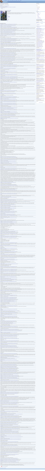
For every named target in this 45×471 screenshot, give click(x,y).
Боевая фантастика (9, 25)
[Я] (24, 2)
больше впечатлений (41, 102)
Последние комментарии (39, 28)
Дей (36, 78)
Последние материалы (39, 18)
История (39, 99)
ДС (0, 48)
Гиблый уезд (42, 93)
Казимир (1, 378)
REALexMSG (1, 460)
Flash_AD (1, 107)
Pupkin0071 (1, 326)
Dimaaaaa (1, 290)
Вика (7, 18)
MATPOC (1, 245)
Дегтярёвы (8, 19)
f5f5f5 (0, 360)
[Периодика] (14, 1)
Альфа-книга (4, 10)
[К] (14, 2)
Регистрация (38, 8)
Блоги (10, 0)
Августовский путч (43, 85)
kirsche (1, 297)
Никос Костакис (37, 73)
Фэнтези (37, 94)
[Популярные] (16, 1)
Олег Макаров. (37, 85)
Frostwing (1, 353)
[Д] (11, 2)
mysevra (37, 93)
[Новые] (9, 1)
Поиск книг (38, 22)
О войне (38, 51)
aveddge (1, 182)
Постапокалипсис (13, 25)
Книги (37, 12)
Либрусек (5, 1)
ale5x (0, 393)
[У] (19, 2)
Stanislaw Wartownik (38, 68)
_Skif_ (0, 364)
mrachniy (1, 336)
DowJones (1, 251)
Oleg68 (1, 25)
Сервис (40, 85)
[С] (18, 2)
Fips (0, 411)
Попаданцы (40, 56)
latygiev (1, 415)
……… (37, 63)
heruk (0, 281)
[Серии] (12, 1)
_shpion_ (1, 208)
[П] (17, 2)
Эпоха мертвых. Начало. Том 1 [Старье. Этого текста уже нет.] (9, 338)
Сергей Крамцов (8, 16)
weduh (1, 400)
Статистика (16, 0)
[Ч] (21, 2)
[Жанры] (11, 1)
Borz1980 (1, 74)
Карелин (39, 64)
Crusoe (1, 454)
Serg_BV (1, 266)
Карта (14, 0)
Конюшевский (41, 73)
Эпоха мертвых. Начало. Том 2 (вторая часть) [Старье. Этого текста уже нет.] (11, 436)
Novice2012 (1, 76)
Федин (39, 80)
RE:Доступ (41, 40)
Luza (0, 31)
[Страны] (18, 1)
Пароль (37, 5)
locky (0, 439)
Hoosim (1, 279)
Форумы (12, 0)
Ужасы (17, 310)
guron (0, 103)
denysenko (1, 343)
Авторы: (8, 2)
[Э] (23, 2)
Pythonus (1, 316)
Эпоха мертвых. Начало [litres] (5, 48)
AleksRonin (1, 112)
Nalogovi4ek (1, 367)
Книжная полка (5, 0)
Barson (1, 432)
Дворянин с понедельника (40, 78)
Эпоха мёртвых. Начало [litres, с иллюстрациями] (8, 76)
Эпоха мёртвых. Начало (5, 25)
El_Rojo (1, 375)
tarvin (0, 396)
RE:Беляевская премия (40, 37)
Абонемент (21, 0)
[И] (13, 2)
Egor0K (1, 90)
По (41, 68)
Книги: (8, 1)
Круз (2, 25)
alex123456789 (1, 436)
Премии (38, 13)
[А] (9, 2)
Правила (8, 0)
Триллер (43, 59)
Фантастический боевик (9, 10)
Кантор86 (1, 269)
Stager (1, 276)
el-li (0, 254)
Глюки (18, 0)
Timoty (1, 115)
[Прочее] (25, 2)
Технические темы (39, 17)
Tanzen (1, 310)
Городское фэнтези (40, 65)
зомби (7, 15)
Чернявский (40, 93)
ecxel (0, 161)
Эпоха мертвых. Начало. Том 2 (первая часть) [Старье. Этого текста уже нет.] (10, 310)
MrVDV (1, 68)
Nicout (37, 64)
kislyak (1, 380)
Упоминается (2, 8)
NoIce (0, 345)
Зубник (1, 99)
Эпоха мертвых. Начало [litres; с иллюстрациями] (7, 237)
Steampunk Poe (43, 68)
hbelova (1, 55)
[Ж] (12, 2)
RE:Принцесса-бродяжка (40, 41)
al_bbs (1, 237)
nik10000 (1, 93)
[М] (15, 2)
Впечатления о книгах (39, 49)
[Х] (20, 2)
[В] (10, 2)
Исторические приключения (38, 81)
